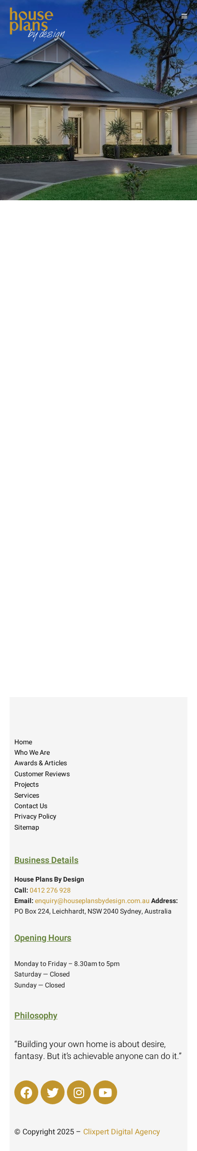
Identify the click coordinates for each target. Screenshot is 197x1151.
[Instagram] (79, 1092)
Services (26, 796)
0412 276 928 (50, 890)
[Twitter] (53, 1092)
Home (23, 742)
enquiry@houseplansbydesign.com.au (92, 901)
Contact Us (30, 806)
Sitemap (26, 827)
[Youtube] (105, 1092)
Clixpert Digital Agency (121, 1132)
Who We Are (32, 753)
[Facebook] (26, 1092)
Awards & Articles (40, 763)
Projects (26, 785)
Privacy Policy (35, 817)
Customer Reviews (42, 774)
